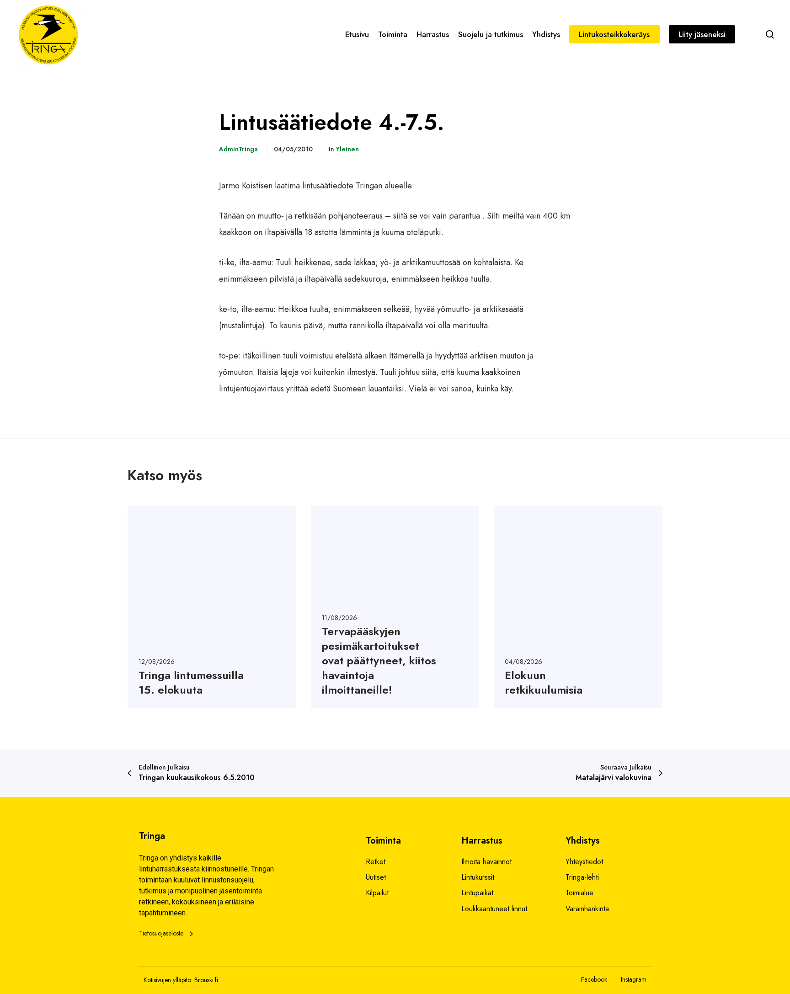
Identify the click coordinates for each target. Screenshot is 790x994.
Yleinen (347, 149)
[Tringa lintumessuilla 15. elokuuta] (212, 607)
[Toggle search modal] (769, 34)
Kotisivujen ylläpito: (168, 979)
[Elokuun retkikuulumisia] (578, 607)
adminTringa (238, 149)
